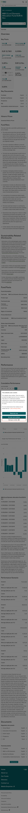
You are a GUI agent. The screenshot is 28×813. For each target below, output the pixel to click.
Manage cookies (13, 420)
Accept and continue (14, 417)
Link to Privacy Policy (15, 408)
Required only (14, 413)
